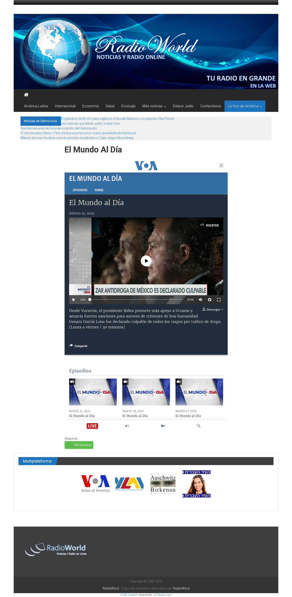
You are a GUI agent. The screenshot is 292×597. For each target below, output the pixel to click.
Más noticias (152, 106)
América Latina (36, 106)
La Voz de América (243, 106)
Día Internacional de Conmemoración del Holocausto (59, 128)
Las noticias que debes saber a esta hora (90, 123)
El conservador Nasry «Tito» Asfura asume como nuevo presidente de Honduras (78, 133)
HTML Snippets (129, 594)
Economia (90, 106)
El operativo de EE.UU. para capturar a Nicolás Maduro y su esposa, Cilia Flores (117, 119)
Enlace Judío (183, 106)
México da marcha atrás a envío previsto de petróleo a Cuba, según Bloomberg (77, 138)
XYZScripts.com (163, 594)
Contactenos (210, 106)
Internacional (65, 106)
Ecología (128, 106)
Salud (110, 106)
